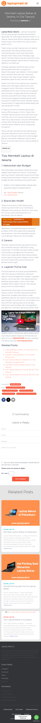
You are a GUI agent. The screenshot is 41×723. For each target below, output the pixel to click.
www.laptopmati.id (10, 195)
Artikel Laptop (15, 384)
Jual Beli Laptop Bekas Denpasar (15, 387)
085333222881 (12, 193)
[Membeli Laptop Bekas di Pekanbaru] (20, 513)
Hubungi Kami (8, 709)
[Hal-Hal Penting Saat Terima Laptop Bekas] (20, 567)
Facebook (4, 672)
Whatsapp (4, 678)
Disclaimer (19, 709)
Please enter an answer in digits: (13, 468)
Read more (8, 548)
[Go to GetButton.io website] (36, 721)
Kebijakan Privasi (32, 709)
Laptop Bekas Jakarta (8, 393)
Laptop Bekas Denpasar (26, 390)
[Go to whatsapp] (36, 717)
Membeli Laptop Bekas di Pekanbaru (20, 532)
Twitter (3, 675)
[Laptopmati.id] (15, 3)
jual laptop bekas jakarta (10, 390)
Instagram (4, 669)
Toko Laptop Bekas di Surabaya (17, 620)
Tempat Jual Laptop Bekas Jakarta (26, 393)
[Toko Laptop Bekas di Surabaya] (20, 612)
